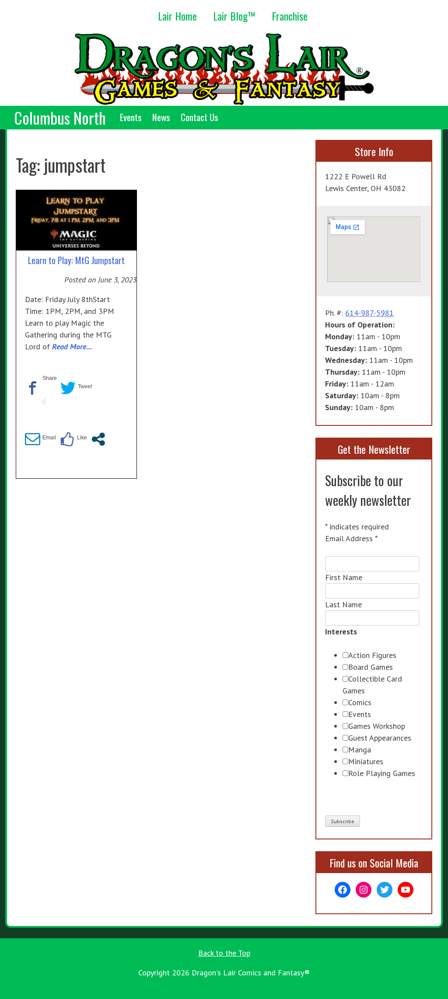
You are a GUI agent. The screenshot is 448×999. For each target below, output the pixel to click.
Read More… (72, 346)
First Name (343, 577)
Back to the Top (224, 953)
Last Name (343, 604)
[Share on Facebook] (32, 391)
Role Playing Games (381, 773)
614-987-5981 (369, 313)
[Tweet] (68, 391)
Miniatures (365, 761)
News (161, 117)
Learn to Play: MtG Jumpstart (76, 260)
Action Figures (372, 655)
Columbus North (60, 117)
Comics (359, 702)
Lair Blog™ (234, 16)
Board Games (370, 667)
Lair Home (177, 16)
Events (131, 117)
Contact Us (199, 117)
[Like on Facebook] (67, 443)
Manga (359, 750)
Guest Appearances (379, 738)
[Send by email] (32, 443)
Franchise (290, 16)
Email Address (351, 538)
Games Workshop (376, 726)
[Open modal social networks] (98, 443)
